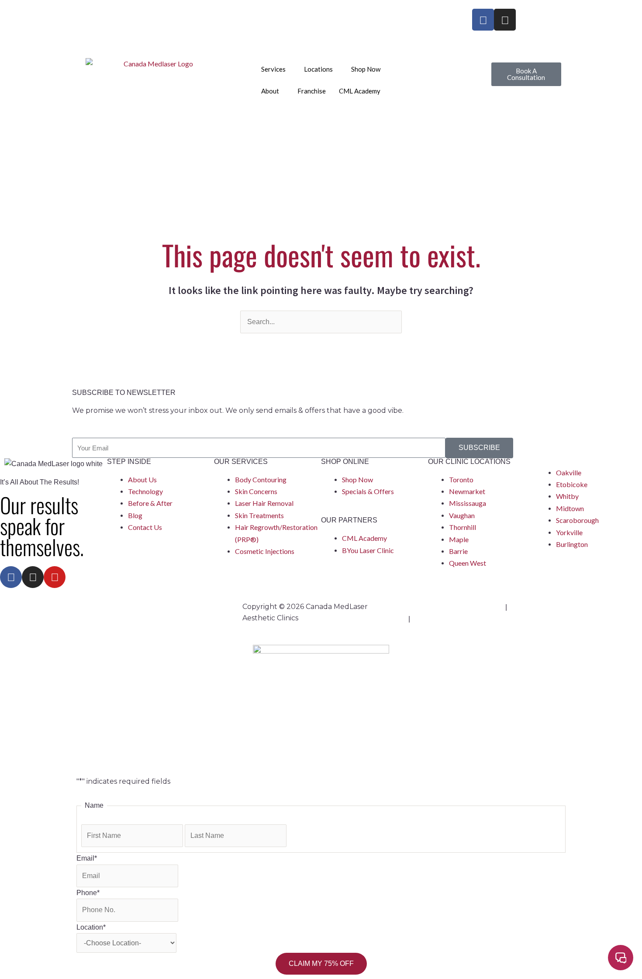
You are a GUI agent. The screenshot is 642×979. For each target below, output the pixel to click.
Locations (318, 69)
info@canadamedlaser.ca (118, 26)
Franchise (311, 91)
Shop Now (365, 69)
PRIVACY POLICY (536, 606)
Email (86, 858)
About (270, 91)
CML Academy (359, 91)
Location (91, 927)
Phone (88, 892)
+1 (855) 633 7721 (109, 14)
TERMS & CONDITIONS (450, 618)
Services (273, 69)
